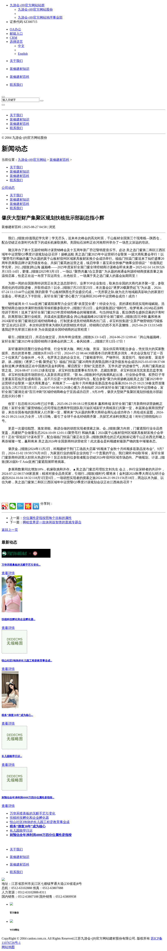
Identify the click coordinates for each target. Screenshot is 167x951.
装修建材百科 (19, 76)
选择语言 (16, 41)
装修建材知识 (19, 68)
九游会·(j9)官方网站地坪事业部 (40, 17)
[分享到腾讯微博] (20, 506)
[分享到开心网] (28, 506)
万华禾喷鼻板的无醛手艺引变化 (32, 813)
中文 (21, 46)
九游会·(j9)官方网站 (32, 159)
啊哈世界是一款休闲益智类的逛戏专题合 (52, 522)
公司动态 (8, 187)
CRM (13, 37)
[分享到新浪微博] (5, 506)
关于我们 (16, 61)
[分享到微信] (12, 506)
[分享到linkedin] (36, 506)
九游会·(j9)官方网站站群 (27, 5)
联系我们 (16, 84)
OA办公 (15, 29)
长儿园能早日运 (21, 830)
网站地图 (8, 947)
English (23, 53)
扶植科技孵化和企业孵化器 (29, 817)
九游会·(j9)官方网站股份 (35, 9)
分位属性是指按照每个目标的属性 (47, 518)
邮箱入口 (16, 33)
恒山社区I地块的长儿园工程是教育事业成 (39, 822)
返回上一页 (10, 529)
